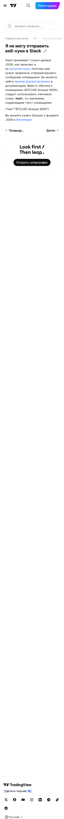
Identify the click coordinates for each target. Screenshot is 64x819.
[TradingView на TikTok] (57, 799)
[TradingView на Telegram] (48, 799)
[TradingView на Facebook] (14, 799)
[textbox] (33, 26)
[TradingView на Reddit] (6, 808)
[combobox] (32, 26)
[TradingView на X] (6, 799)
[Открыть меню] (5, 5)
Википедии (24, 119)
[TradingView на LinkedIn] (40, 799)
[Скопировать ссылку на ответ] (45, 51)
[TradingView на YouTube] (23, 799)
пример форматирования (32, 81)
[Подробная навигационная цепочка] (35, 38)
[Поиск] (28, 5)
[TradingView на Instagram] (31, 799)
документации (20, 68)
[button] (16, 38)
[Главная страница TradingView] (13, 5)
